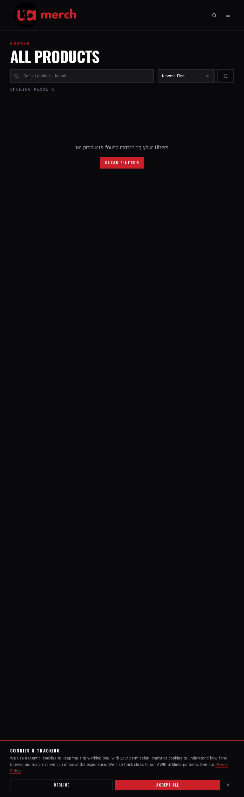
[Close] (228, 785)
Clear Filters (122, 163)
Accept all (167, 784)
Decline (61, 784)
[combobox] (186, 76)
